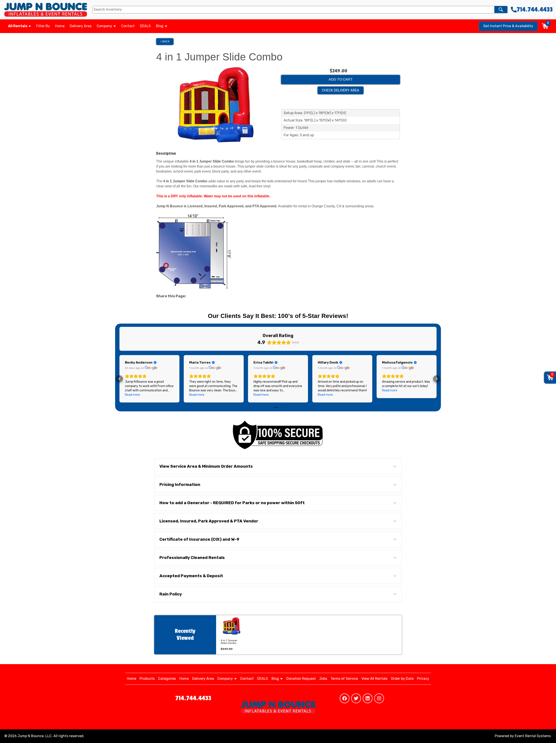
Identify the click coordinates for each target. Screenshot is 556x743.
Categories (167, 679)
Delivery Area (80, 26)
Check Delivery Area (340, 90)
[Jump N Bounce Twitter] (356, 698)
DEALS (145, 26)
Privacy (423, 679)
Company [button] (105, 26)
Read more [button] (132, 395)
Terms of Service (344, 679)
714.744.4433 (193, 698)
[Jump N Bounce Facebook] (344, 698)
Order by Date (402, 679)
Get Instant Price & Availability (508, 26)
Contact (128, 26)
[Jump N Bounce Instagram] (379, 698)
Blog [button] (160, 26)
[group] (231, 634)
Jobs (323, 679)
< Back (165, 41)
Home (60, 26)
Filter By (43, 26)
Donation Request (301, 679)
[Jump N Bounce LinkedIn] (367, 698)
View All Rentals (374, 679)
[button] (119, 378)
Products (147, 679)
